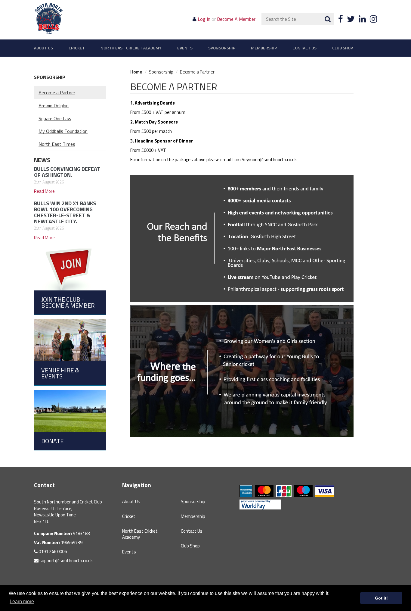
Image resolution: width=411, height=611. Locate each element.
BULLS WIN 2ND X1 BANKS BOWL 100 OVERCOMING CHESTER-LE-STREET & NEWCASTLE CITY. (65, 212)
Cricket (77, 48)
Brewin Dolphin (54, 105)
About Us (43, 48)
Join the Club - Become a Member (68, 302)
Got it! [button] (381, 598)
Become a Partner (57, 92)
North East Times (57, 144)
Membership (264, 48)
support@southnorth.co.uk (66, 560)
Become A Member (236, 19)
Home (136, 71)
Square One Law (55, 118)
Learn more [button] (22, 601)
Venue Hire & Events (60, 373)
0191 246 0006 (52, 551)
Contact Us (304, 48)
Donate (52, 441)
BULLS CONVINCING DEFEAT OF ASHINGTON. (67, 172)
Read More (44, 191)
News (42, 159)
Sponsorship (221, 48)
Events (185, 48)
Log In (204, 19)
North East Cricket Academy (131, 48)
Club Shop (342, 48)
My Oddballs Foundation (63, 131)
